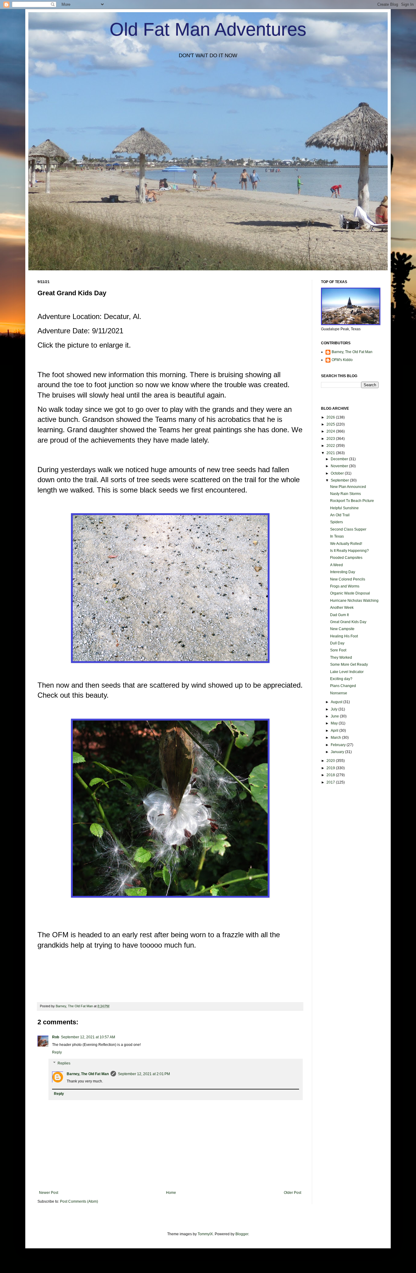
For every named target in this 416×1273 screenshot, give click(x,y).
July (334, 709)
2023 (331, 439)
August (337, 702)
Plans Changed (343, 686)
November (340, 466)
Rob (55, 1037)
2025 (331, 424)
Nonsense (338, 693)
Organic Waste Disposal (350, 593)
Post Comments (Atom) (79, 1201)
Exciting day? (341, 679)
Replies (64, 1063)
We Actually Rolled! (346, 544)
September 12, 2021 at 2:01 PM (144, 1074)
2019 (331, 768)
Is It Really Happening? (349, 551)
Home (171, 1193)
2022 (331, 446)
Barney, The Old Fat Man (88, 1074)
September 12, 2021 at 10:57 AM (88, 1037)
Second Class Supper (348, 529)
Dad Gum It (339, 615)
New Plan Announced (348, 487)
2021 (331, 453)
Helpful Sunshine (344, 508)
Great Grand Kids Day (348, 622)
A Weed (336, 565)
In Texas (337, 536)
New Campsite (342, 629)
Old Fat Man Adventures (208, 29)
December (340, 459)
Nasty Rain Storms (345, 494)
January (338, 752)
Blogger (241, 1234)
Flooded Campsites (346, 558)
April (335, 730)
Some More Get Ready (349, 664)
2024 (331, 431)
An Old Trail (340, 515)
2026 (331, 417)
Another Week (342, 607)
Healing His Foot (344, 636)
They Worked (341, 657)
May (335, 723)
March (336, 737)
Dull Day (337, 643)
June (335, 716)
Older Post (292, 1193)
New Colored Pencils (347, 579)
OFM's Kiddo (342, 360)
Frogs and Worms (344, 586)
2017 (331, 782)
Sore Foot (338, 650)
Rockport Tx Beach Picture (352, 501)
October (338, 473)
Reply (57, 1052)
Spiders (336, 522)
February (339, 745)
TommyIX (205, 1234)
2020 (331, 761)
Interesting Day (342, 572)
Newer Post (48, 1193)
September (340, 480)
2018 (331, 775)
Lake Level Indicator (347, 672)
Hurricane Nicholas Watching (354, 600)
